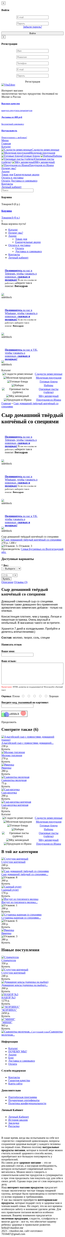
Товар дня (7, 174)
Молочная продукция (42, 152)
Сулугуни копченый (13, 861)
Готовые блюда (31, 155)
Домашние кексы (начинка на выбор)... (24, 985)
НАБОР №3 (8, 997)
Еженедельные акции (26, 174)
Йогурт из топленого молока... (19, 902)
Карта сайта (15, 1083)
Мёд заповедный (45, 162)
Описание (7, 582)
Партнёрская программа (22, 1097)
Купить (5, 749)
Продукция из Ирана (41, 165)
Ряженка (6, 767)
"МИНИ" (6, 1022)
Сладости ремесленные (45, 149)
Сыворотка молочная (14, 780)
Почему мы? (8, 168)
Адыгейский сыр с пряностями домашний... (27, 742)
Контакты (7, 183)
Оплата (5, 180)
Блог (11, 1057)
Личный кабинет (11, 186)
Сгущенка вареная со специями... (21, 917)
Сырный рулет (10, 889)
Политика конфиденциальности (27, 1103)
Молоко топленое (11, 755)
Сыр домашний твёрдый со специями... (24, 874)
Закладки (13, 1123)
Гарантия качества (19, 1080)
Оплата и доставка (12, 177)
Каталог (6, 146)
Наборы (57, 155)
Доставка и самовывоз (24, 180)
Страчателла (8, 960)
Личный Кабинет (18, 1116)
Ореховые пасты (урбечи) (48, 391)
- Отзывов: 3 (24, 545)
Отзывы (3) (20, 582)
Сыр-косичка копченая (14, 805)
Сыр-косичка (9, 792)
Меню (5, 140)
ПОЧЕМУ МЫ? (17, 1051)
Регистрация (32, 81)
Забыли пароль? (32, 26)
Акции (5, 171)
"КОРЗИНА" (9, 1009)
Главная (6, 143)
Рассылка (13, 1126)
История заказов (18, 1119)
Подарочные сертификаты (24, 1100)
